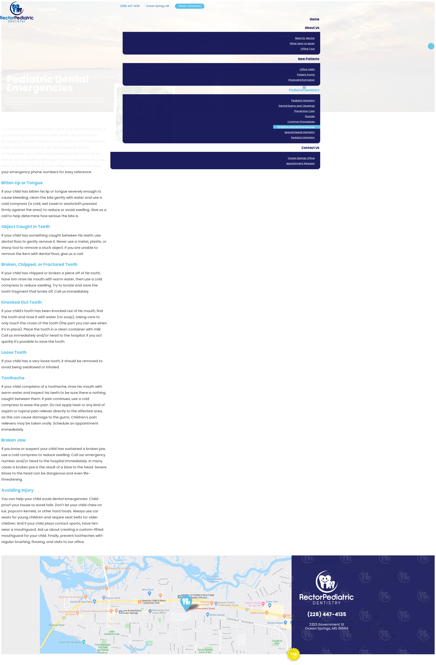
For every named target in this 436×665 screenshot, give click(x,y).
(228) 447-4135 (130, 6)
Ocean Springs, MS (157, 6)
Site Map (45, 660)
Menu (312, 11)
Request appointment (190, 6)
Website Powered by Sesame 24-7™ (20, 660)
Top (293, 654)
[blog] (431, 46)
